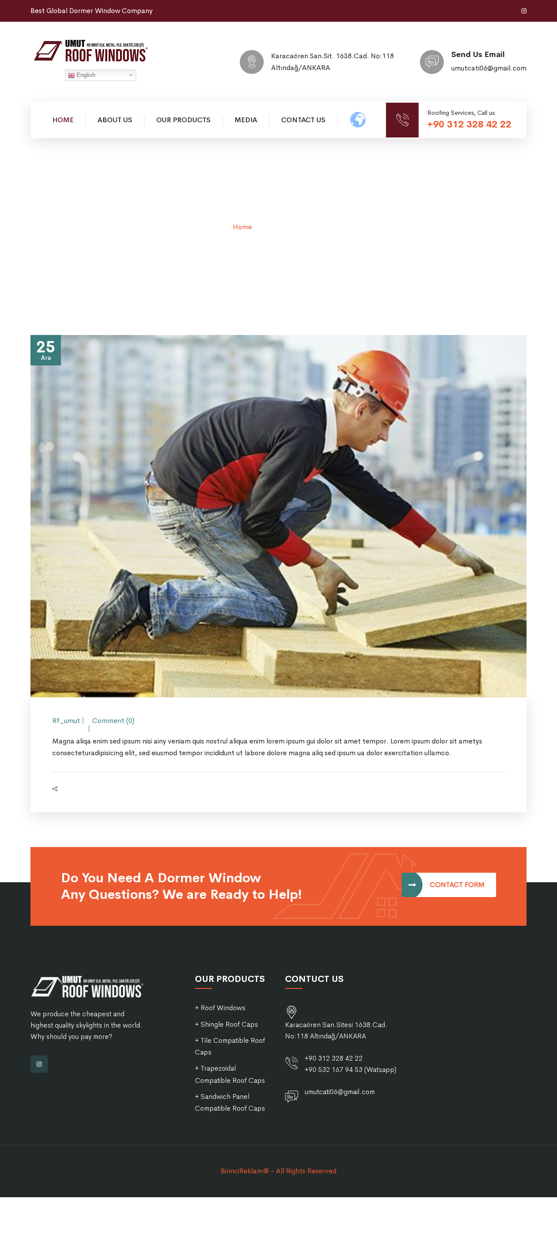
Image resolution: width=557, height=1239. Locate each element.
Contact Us (303, 119)
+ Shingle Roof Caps (226, 1024)
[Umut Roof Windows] (95, 50)
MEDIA (246, 119)
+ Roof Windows (220, 1007)
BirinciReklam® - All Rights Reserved (278, 1170)
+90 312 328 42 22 (469, 124)
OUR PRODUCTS (183, 119)
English (85, 75)
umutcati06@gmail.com (489, 68)
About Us (114, 119)
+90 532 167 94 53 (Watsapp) (350, 1069)
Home (63, 119)
